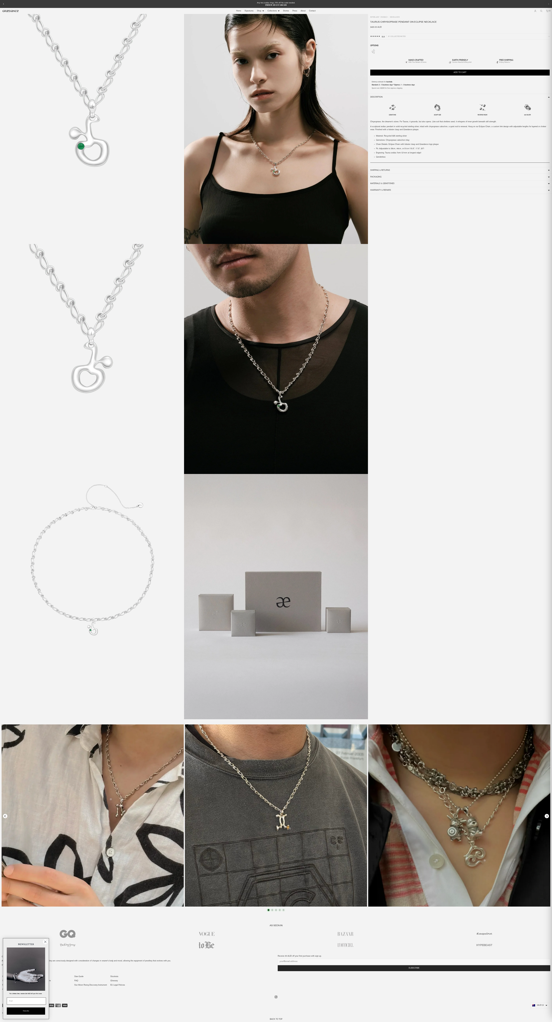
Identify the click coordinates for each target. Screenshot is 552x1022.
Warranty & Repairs (380, 190)
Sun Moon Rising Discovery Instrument (90, 985)
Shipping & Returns (380, 170)
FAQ (76, 981)
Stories (286, 11)
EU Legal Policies (117, 985)
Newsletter (42, 985)
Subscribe (414, 968)
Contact (312, 11)
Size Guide (78, 976)
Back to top (276, 1019)
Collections (272, 11)
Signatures (249, 11)
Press (294, 11)
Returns (41, 976)
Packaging (375, 177)
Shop (259, 11)
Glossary (114, 981)
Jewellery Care (44, 981)
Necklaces (395, 17)
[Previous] (3, 4)
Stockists (114, 976)
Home (238, 11)
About (303, 11)
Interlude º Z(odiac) (379, 17)
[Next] (548, 4)
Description (376, 97)
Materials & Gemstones (382, 183)
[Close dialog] (45, 941)
